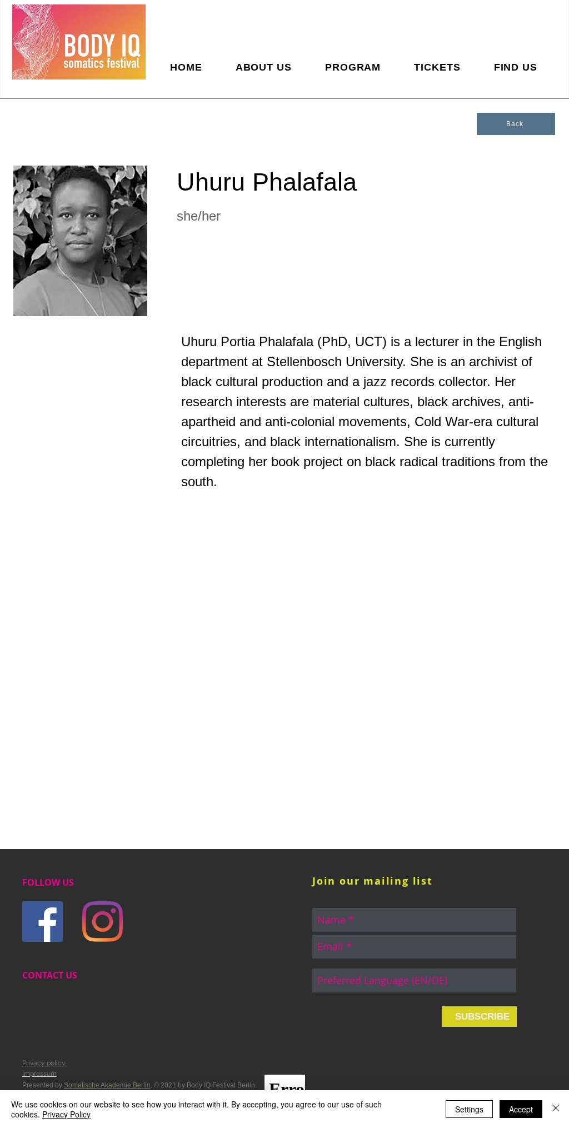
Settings (469, 1109)
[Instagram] (102, 921)
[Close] (555, 1109)
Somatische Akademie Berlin (107, 1085)
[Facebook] (42, 921)
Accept (521, 1109)
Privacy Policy (66, 1114)
